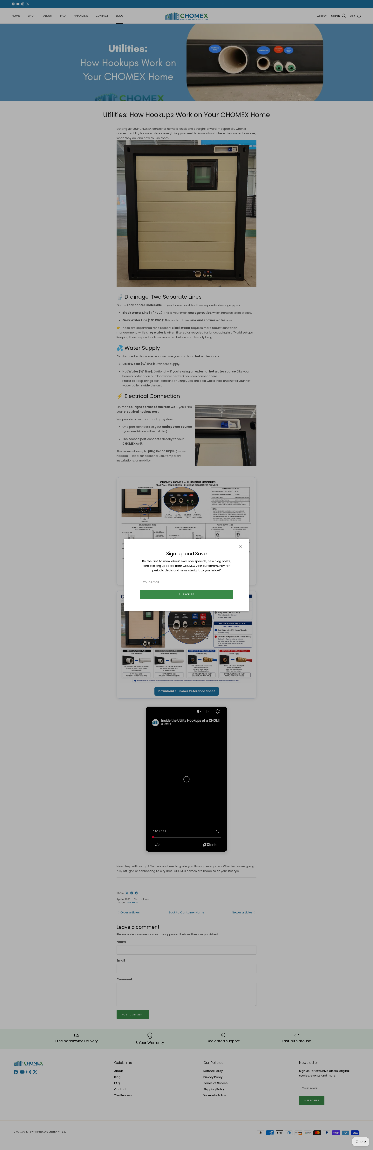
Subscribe (186, 594)
